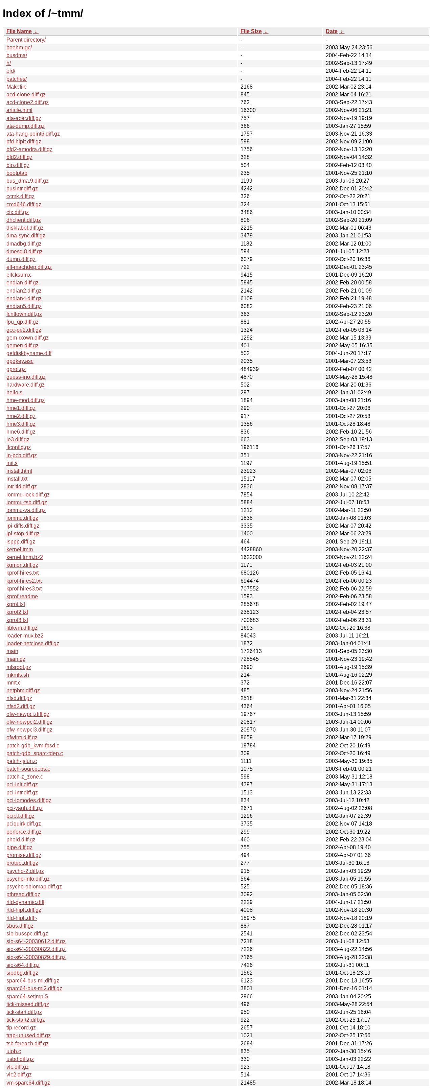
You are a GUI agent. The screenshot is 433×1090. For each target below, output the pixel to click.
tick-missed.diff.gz (27, 1004)
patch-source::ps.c (28, 769)
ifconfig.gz (18, 447)
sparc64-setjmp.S (27, 996)
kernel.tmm (19, 549)
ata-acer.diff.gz (23, 118)
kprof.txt (15, 604)
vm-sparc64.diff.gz (28, 1083)
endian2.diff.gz (24, 291)
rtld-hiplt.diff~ (21, 918)
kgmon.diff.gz (22, 565)
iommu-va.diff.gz (26, 510)
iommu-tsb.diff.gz (26, 502)
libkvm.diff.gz (22, 628)
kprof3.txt (17, 620)
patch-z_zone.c (24, 777)
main (12, 651)
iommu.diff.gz (22, 518)
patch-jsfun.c (21, 761)
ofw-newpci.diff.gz (27, 714)
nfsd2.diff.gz (20, 706)
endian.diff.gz (22, 282)
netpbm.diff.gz (23, 690)
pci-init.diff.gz (22, 784)
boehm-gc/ (19, 47)
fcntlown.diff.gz (24, 314)
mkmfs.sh (17, 675)
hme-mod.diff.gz (25, 400)
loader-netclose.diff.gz (32, 643)
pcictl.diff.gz (20, 816)
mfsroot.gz (18, 667)
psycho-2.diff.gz (25, 871)
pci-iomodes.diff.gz (28, 800)
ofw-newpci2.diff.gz (29, 722)
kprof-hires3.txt (24, 589)
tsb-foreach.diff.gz (27, 1043)
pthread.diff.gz (23, 894)
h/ (8, 63)
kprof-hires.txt (22, 573)
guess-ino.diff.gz (26, 377)
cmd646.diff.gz (23, 204)
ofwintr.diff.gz (22, 737)
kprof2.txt (17, 612)
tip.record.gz (21, 1027)
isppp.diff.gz (20, 541)
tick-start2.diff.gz (25, 1020)
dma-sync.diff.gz (25, 235)
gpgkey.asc (19, 361)
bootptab (16, 173)
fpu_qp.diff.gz (22, 322)
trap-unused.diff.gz (28, 1035)
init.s (12, 463)
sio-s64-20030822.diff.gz (36, 949)
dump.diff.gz (21, 259)
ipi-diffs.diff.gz (22, 526)
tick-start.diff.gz (24, 1012)
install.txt (16, 479)
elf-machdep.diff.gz (29, 267)
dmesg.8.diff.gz (24, 251)
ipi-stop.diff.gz (23, 533)
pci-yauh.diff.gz (24, 808)
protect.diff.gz (22, 863)
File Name (19, 31)
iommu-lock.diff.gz (28, 494)
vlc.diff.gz (17, 1067)
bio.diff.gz (17, 165)
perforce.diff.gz (24, 832)
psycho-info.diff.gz (28, 879)
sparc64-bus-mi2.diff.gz (34, 988)
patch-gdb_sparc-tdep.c (34, 753)
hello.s (14, 392)
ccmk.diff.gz (20, 196)
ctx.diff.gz (17, 212)
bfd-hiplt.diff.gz (23, 141)
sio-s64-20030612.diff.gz (36, 941)
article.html (19, 110)
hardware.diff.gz (25, 385)
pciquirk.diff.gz (23, 824)
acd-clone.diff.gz (26, 94)
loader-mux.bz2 (25, 636)
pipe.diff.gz (19, 847)
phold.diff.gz (21, 839)
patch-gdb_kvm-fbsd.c (32, 745)
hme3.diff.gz (21, 424)
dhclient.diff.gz (23, 220)
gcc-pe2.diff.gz (23, 330)
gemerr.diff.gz (22, 345)
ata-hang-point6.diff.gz (33, 134)
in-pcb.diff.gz (21, 455)
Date (332, 31)
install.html (19, 471)
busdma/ (16, 55)
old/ (10, 71)
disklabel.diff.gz (25, 228)
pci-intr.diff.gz (22, 792)
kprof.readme (22, 596)
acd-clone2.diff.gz (27, 102)
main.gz (15, 659)
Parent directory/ (26, 40)
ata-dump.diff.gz (25, 126)
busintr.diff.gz (22, 188)
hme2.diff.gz (21, 416)
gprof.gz (16, 369)
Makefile (16, 87)
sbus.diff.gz (19, 926)
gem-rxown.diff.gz (27, 338)
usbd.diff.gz (20, 1059)
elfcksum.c (19, 275)
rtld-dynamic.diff (25, 902)
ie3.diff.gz (17, 439)
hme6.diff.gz (21, 432)
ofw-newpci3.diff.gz (29, 730)
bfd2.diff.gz (19, 157)
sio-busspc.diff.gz (27, 933)
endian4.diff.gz (24, 298)
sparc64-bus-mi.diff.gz (32, 980)
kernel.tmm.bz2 (24, 557)
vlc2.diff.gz (19, 1074)
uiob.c (13, 1051)
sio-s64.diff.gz (23, 965)
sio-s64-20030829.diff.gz (36, 957)
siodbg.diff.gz (22, 973)
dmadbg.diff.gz (24, 244)
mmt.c (13, 683)
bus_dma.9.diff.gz (27, 181)
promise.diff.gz (23, 855)
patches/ (16, 79)
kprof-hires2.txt (24, 581)
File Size (251, 31)
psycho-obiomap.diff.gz (34, 886)
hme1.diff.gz (21, 408)
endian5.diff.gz (24, 306)
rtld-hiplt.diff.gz (23, 910)
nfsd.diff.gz (19, 698)
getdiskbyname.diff (28, 353)
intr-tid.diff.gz (21, 486)
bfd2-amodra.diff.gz (29, 149)
